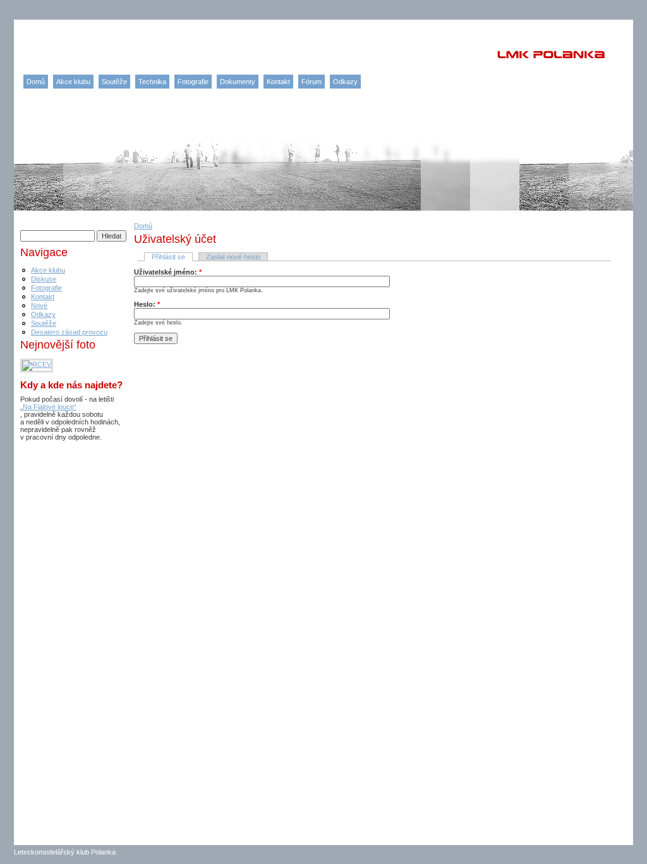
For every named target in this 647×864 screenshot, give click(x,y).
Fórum (311, 81)
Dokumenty (237, 81)
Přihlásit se (168, 257)
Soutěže (114, 81)
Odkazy (345, 81)
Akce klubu (73, 81)
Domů (36, 81)
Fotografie (193, 81)
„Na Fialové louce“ (48, 406)
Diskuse (43, 279)
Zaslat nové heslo (233, 257)
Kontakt (278, 81)
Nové (39, 305)
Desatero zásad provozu (69, 332)
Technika (152, 81)
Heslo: (147, 304)
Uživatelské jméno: (168, 272)
